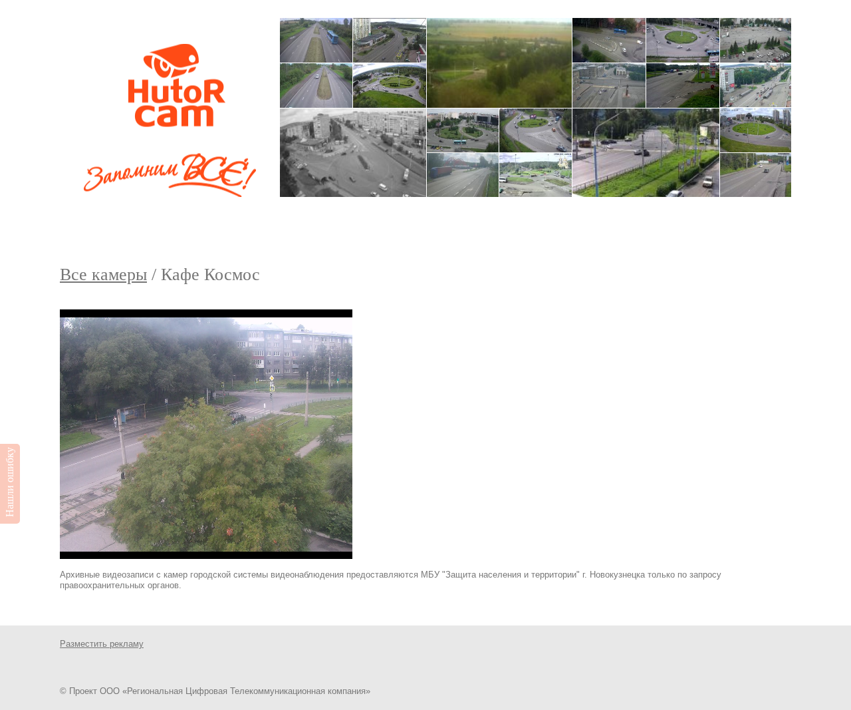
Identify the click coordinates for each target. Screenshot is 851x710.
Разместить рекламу (102, 644)
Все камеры (103, 274)
